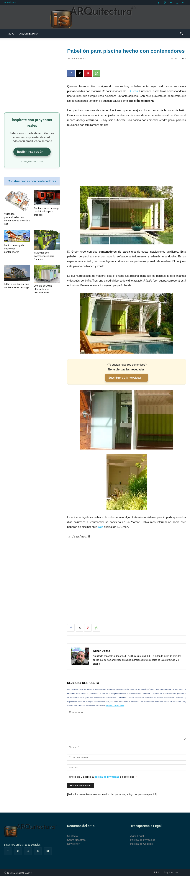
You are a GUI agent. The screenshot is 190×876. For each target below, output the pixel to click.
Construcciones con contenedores (32, 181)
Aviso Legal (137, 835)
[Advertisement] (126, 158)
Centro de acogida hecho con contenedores (14, 248)
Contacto (72, 835)
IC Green (132, 91)
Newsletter (10, 2)
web (100, 526)
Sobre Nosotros (76, 839)
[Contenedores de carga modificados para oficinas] (47, 197)
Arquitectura (28, 33)
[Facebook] (158, 2)
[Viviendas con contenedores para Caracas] (47, 240)
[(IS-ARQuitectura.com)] (95, 17)
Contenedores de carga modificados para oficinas (46, 211)
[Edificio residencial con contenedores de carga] (17, 273)
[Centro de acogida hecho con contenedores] (17, 236)
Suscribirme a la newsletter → (126, 377)
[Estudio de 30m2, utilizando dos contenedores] (47, 274)
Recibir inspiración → (32, 152)
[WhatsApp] (96, 73)
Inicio (10, 33)
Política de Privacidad (115, 706)
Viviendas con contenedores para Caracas (44, 256)
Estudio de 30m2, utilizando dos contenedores (43, 289)
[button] (181, 34)
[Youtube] (183, 2)
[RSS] (171, 2)
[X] (177, 2)
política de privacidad (106, 776)
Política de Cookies (141, 843)
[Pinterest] (165, 2)
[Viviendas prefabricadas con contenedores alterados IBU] (17, 200)
